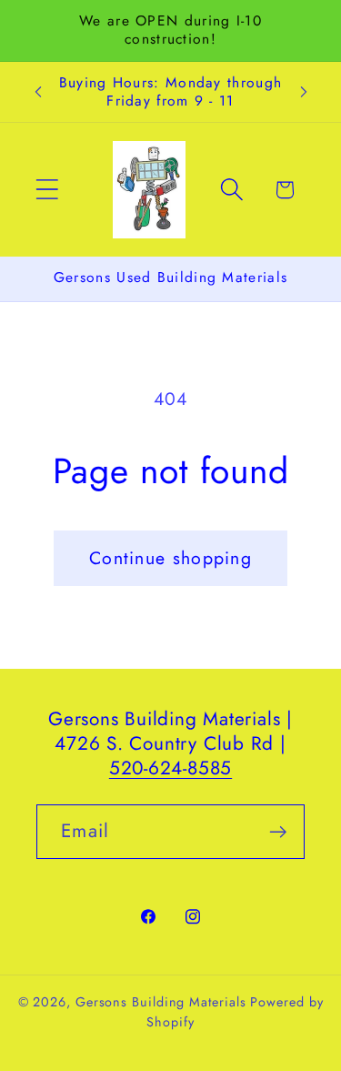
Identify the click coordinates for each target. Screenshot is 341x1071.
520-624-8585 (170, 768)
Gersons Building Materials (160, 1002)
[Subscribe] (278, 832)
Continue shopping (170, 558)
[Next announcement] (304, 92)
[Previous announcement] (38, 92)
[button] (47, 190)
